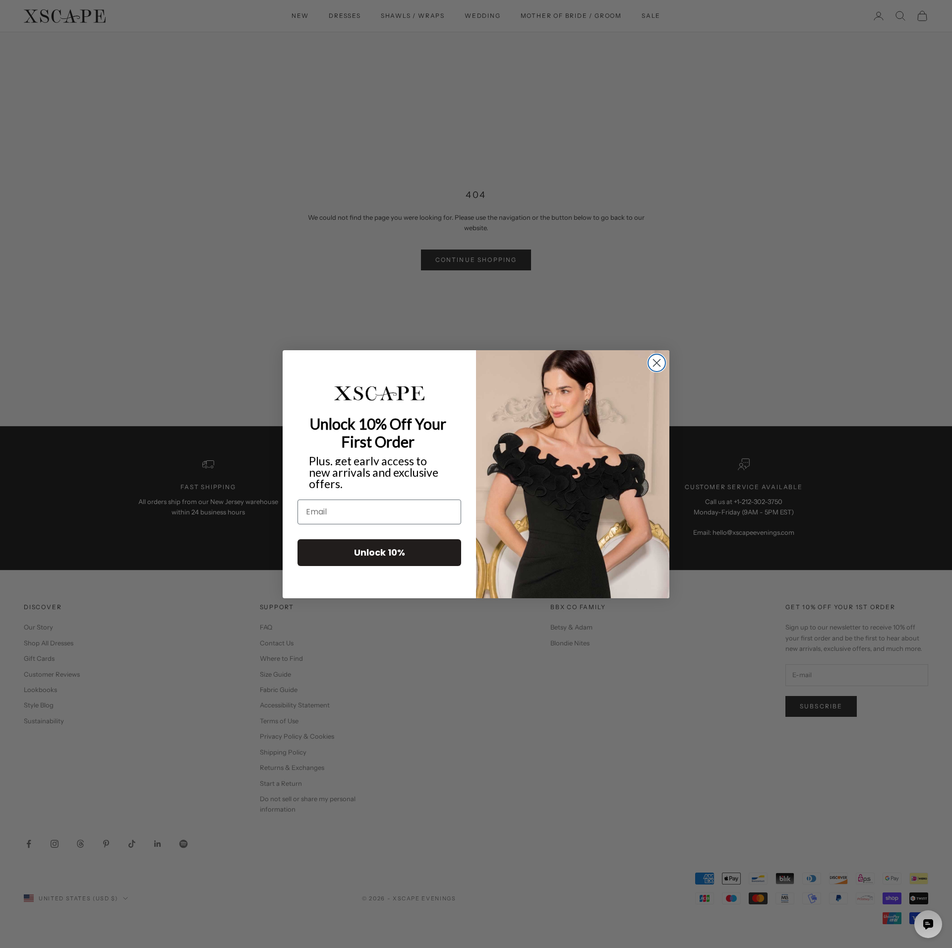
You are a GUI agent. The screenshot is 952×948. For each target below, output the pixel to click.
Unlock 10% (379, 552)
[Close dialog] (656, 363)
